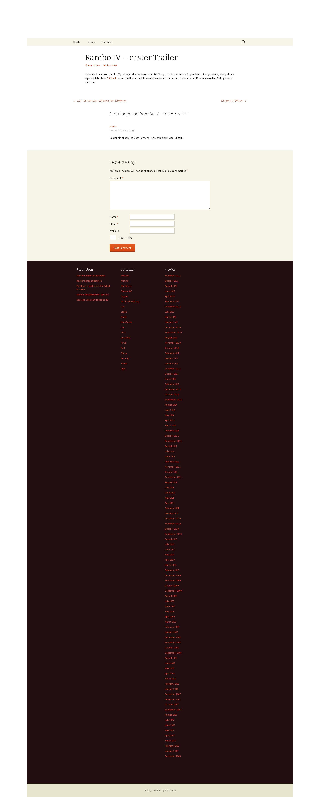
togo (123, 368)
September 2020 (173, 332)
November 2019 (173, 342)
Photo (124, 353)
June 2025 (170, 291)
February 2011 (172, 508)
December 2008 (173, 637)
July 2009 (169, 601)
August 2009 (171, 595)
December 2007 (173, 694)
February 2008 (172, 683)
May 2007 (169, 730)
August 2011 (171, 482)
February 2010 (172, 570)
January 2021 (171, 322)
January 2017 (171, 358)
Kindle (124, 316)
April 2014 (170, 420)
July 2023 (169, 311)
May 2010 (169, 554)
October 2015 (172, 373)
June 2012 (170, 456)
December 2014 (173, 389)
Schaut (112, 78)
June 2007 (170, 725)
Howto (76, 42)
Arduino (124, 280)
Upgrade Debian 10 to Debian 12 (92, 299)
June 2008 (170, 663)
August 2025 (171, 285)
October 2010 (172, 528)
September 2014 (173, 399)
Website (114, 230)
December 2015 (173, 368)
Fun (122, 306)
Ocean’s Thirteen (234, 100)
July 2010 (169, 544)
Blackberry (126, 285)
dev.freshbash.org (130, 301)
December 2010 (173, 518)
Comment (116, 178)
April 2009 (170, 616)
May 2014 (169, 415)
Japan (124, 311)
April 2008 (170, 673)
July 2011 (169, 487)
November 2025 (173, 275)
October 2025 (172, 280)
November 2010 (173, 523)
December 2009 (173, 575)
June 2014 (170, 409)
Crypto (124, 296)
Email (114, 223)
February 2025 (172, 301)
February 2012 (172, 461)
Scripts (91, 42)
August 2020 (171, 337)
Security (125, 358)
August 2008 (171, 657)
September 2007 (173, 709)
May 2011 (169, 497)
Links (123, 332)
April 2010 (170, 559)
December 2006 (173, 756)
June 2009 (170, 606)
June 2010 (170, 549)
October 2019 (172, 347)
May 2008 (169, 668)
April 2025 (170, 296)
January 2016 (171, 363)
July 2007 (169, 719)
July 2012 (169, 451)
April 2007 (170, 735)
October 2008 (172, 647)
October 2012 (172, 435)
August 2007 (171, 714)
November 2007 (173, 699)
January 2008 (171, 688)
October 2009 (172, 585)
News (123, 342)
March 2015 (170, 378)
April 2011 (170, 502)
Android (125, 275)
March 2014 (170, 425)
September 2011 (173, 477)
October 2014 (172, 394)
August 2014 (171, 404)
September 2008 (173, 652)
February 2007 (172, 745)
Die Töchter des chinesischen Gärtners (99, 100)
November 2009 (173, 580)
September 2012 (173, 440)
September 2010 (173, 533)
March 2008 (170, 678)
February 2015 (172, 384)
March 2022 (170, 316)
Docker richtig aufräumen (89, 280)
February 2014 (172, 430)
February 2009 (172, 626)
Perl (123, 347)
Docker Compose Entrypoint (91, 275)
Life (122, 327)
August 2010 (171, 539)
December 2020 (173, 327)
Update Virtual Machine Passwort (93, 294)
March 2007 (170, 740)
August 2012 (171, 446)
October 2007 (172, 704)
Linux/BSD (125, 337)
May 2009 (169, 611)
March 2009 (170, 621)
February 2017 (172, 353)
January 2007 (171, 750)
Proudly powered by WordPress (160, 790)
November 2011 (173, 466)
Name (114, 216)
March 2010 (170, 564)
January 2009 (171, 632)
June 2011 (170, 492)
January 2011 (171, 513)
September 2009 (173, 590)
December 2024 (173, 306)
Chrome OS (126, 291)
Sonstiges (107, 42)
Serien (124, 363)
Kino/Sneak (111, 65)
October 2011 (172, 471)
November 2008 (173, 642)
